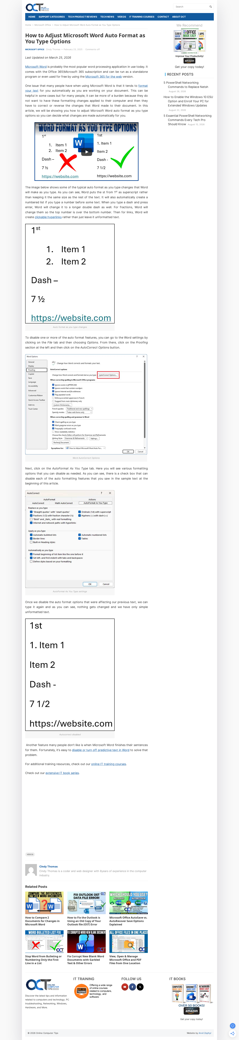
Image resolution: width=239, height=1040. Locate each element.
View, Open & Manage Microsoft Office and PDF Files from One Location (125, 960)
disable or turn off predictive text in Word (100, 750)
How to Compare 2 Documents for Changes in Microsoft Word (42, 921)
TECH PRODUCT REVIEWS (82, 16)
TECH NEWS (107, 16)
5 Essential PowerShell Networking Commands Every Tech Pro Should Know (188, 120)
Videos (30, 854)
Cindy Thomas (53, 49)
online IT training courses (108, 764)
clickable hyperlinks (48, 217)
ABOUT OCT (179, 16)
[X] (140, 987)
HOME (31, 16)
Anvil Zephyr (205, 1033)
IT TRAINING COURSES (141, 16)
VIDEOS (121, 16)
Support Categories (52, 16)
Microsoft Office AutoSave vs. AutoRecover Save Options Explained (128, 921)
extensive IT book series (62, 773)
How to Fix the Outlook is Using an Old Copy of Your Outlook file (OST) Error (84, 921)
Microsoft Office (42, 25)
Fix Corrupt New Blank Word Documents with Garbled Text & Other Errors (85, 960)
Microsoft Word (36, 66)
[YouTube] (124, 987)
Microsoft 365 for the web (103, 76)
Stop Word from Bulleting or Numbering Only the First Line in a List (43, 960)
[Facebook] (132, 987)
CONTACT (163, 16)
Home (28, 25)
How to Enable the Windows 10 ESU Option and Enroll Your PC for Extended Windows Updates (188, 101)
